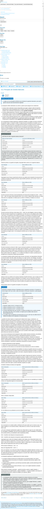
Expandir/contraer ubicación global (42, 86)
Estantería (12, 86)
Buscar (3, 84)
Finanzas (26, 86)
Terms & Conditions (24, 506)
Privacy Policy (18, 506)
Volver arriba (3, 497)
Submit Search (3, 21)
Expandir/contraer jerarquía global (2, 86)
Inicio (6, 86)
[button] (4, 65)
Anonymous (32, 493)
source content (37, 493)
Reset (2, 29)
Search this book (3, 18)
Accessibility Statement (32, 506)
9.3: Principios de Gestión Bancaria (13, 492)
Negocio (19, 86)
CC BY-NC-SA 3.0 (7, 493)
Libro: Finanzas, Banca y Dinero (37, 86)
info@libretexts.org (13, 507)
